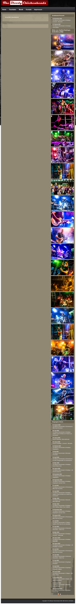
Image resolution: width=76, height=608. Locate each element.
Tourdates (12, 9)
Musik (21, 9)
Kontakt (28, 9)
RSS (58, 594)
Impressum (38, 9)
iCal (60, 594)
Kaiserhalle (55, 540)
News (4, 9)
